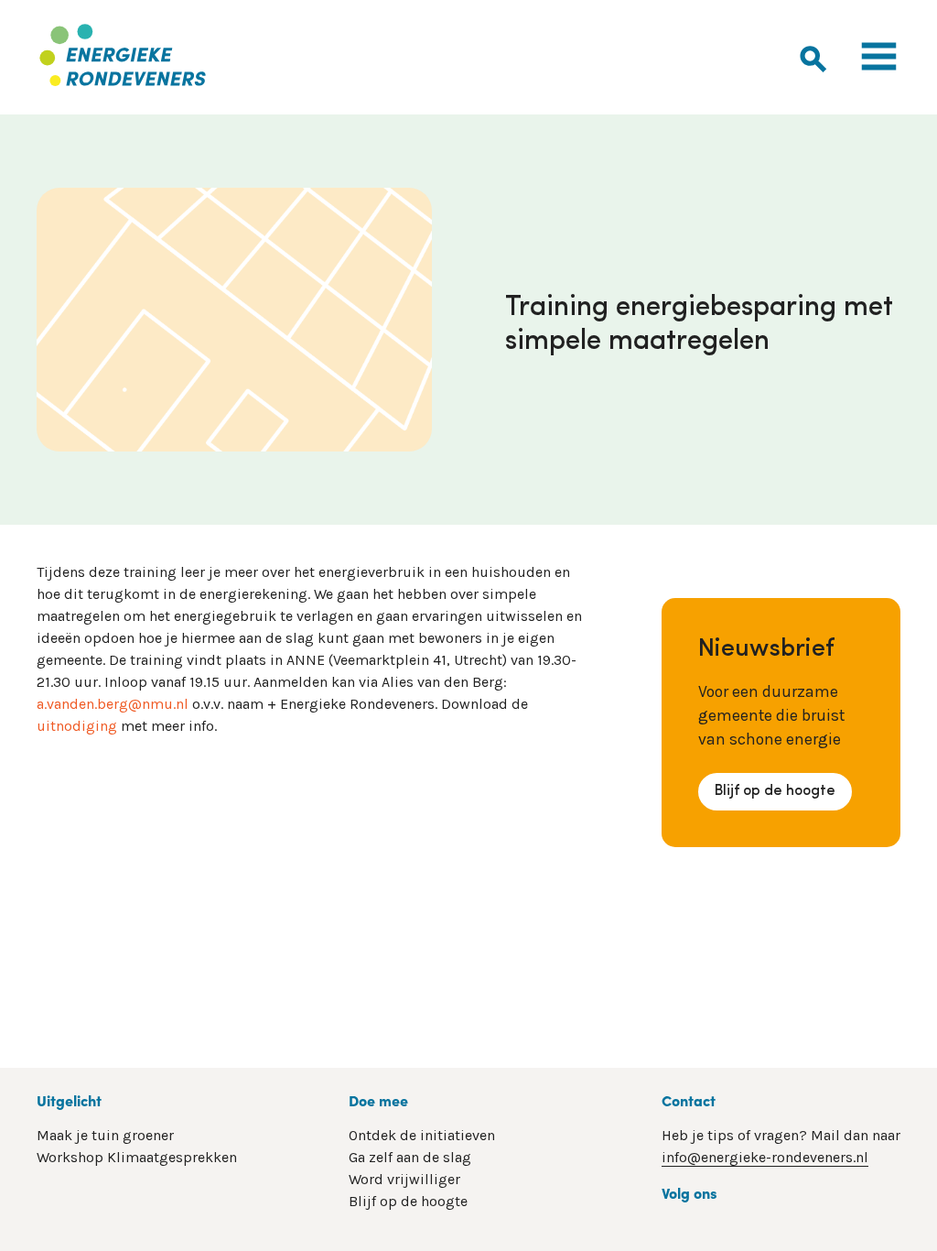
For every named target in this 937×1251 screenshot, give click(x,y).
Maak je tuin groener (105, 1135)
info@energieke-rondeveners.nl (765, 1157)
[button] (813, 56)
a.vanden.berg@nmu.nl (112, 704)
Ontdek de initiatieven (422, 1135)
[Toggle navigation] (879, 57)
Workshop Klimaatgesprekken (137, 1157)
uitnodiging (77, 725)
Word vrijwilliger (404, 1179)
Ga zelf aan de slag (410, 1157)
